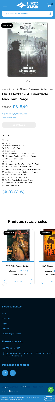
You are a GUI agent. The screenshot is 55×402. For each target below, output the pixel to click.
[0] (49, 6)
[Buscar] (49, 13)
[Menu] (5, 5)
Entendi (48, 398)
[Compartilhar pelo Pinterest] (22, 193)
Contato (5, 328)
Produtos (6, 318)
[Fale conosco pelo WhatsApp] (51, 390)
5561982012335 (13, 348)
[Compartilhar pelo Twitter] (16, 193)
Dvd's (11, 89)
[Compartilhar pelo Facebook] (11, 193)
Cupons (5, 323)
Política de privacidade (11, 334)
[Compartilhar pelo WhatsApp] (5, 192)
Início (4, 89)
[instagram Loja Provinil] (5, 373)
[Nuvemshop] (10, 391)
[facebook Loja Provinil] (13, 373)
